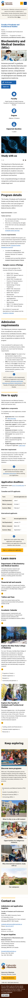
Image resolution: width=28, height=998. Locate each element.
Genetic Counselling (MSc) (9, 792)
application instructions (9, 473)
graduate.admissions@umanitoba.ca (11, 924)
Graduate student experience (10, 729)
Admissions (4, 35)
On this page (8, 82)
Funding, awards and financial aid (11, 727)
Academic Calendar (8, 313)
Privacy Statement (7, 992)
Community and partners (9, 680)
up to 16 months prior (18, 485)
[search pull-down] (21, 3)
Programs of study (15, 35)
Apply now (6, 86)
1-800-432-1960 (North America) (9, 982)
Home (3, 30)
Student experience (7, 675)
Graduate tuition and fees (12, 230)
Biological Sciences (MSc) (9, 794)
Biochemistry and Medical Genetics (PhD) (14, 788)
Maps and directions (8, 978)
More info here (12, 418)
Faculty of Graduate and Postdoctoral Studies (10, 26)
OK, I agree (5, 995)
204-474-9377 (9, 926)
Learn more (22, 445)
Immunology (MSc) (7, 797)
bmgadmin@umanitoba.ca (8, 951)
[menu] (25, 3)
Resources (5, 731)
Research (5, 678)
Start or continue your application (12, 550)
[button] (23, 160)
